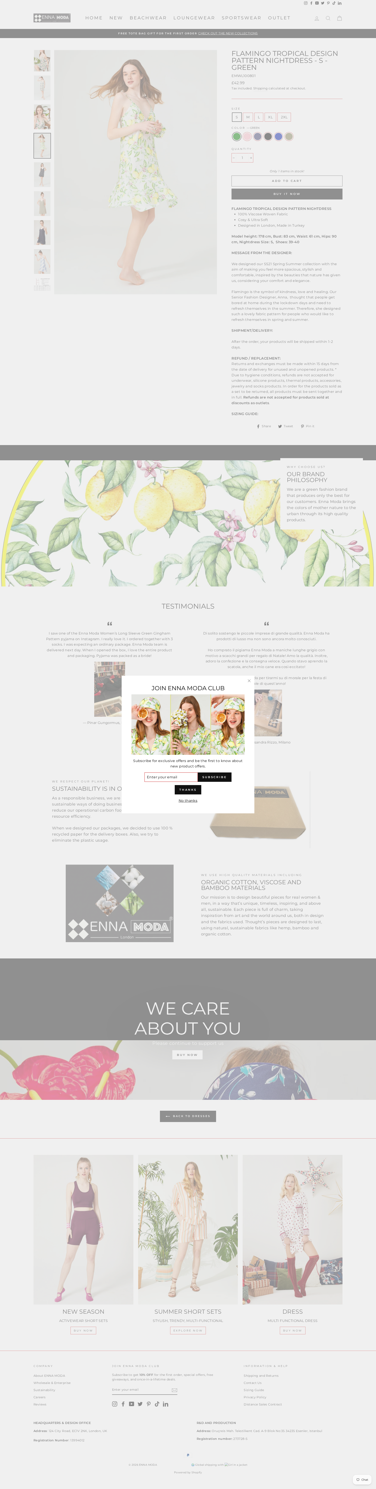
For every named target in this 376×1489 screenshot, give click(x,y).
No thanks (188, 801)
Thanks (188, 789)
